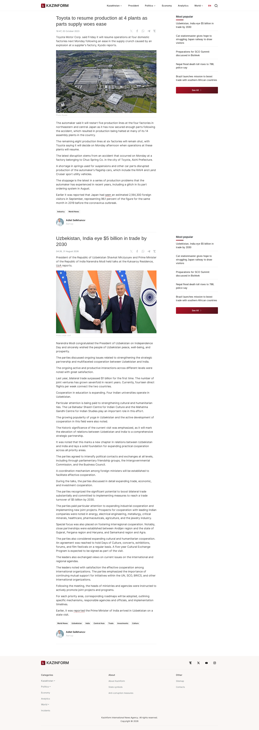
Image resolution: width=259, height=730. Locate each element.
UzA (59, 265)
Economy (167, 5)
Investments (122, 623)
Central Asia (99, 623)
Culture (135, 623)
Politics (45, 686)
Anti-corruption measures (121, 693)
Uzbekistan (77, 623)
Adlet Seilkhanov (75, 220)
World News (73, 211)
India (88, 623)
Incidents (45, 710)
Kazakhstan (47, 680)
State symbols (115, 687)
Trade (110, 623)
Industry (61, 211)
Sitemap (180, 681)
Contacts (180, 687)
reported (79, 610)
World (44, 704)
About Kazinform (117, 681)
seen (108, 194)
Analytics (183, 5)
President (133, 5)
